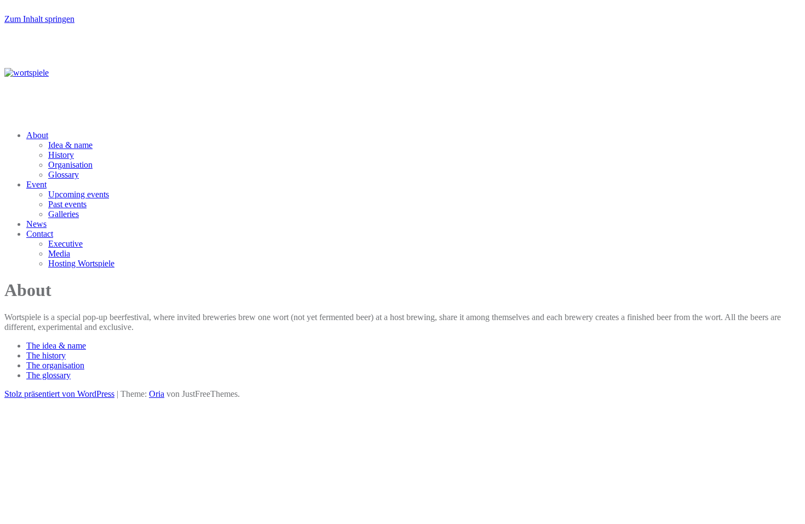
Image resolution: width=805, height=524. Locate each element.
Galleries (63, 214)
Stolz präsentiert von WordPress (59, 393)
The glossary (48, 375)
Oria (156, 393)
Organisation (70, 164)
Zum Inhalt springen (39, 19)
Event (36, 184)
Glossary (63, 174)
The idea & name (56, 345)
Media (59, 253)
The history (46, 355)
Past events (67, 204)
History (61, 155)
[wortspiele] (26, 72)
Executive (65, 243)
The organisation (55, 365)
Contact (39, 233)
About (37, 135)
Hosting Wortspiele (81, 263)
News (36, 224)
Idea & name (70, 145)
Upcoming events (78, 194)
